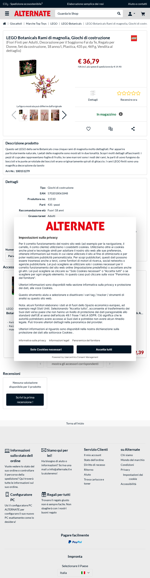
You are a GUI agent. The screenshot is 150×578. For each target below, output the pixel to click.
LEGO (53, 23)
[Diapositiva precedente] (40, 363)
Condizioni (127, 464)
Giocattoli (16, 23)
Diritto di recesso (94, 464)
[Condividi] (133, 129)
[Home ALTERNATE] (32, 13)
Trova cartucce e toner (94, 481)
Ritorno (88, 469)
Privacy (125, 469)
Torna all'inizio (75, 423)
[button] (14, 115)
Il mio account (92, 455)
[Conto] (132, 13)
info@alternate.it (59, 469)
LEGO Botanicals (71, 23)
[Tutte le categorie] (7, 13)
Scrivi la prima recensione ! (25, 399)
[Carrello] (143, 13)
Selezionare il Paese (75, 566)
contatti (142, 3)
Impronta (75, 556)
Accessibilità (128, 484)
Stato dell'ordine (94, 460)
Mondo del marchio (133, 460)
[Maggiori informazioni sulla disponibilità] (120, 114)
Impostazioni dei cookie (133, 476)
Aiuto (131, 3)
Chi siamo (127, 455)
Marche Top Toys (36, 23)
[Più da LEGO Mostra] (134, 44)
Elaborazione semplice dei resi (85, 3)
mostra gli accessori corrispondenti (75, 363)
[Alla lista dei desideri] (88, 129)
